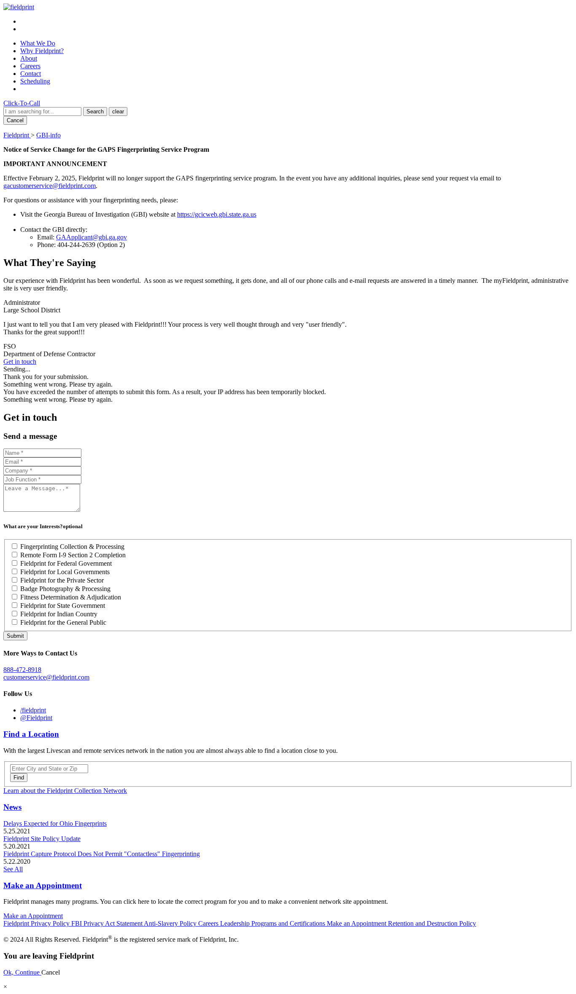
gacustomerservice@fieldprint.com (49, 185)
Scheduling (35, 81)
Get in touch (19, 361)
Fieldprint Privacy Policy (37, 923)
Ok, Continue (22, 972)
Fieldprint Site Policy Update (42, 838)
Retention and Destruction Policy (432, 923)
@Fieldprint (36, 717)
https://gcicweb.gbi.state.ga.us (216, 214)
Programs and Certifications (289, 923)
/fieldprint (33, 710)
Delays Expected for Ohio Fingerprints (55, 823)
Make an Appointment (42, 885)
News (12, 807)
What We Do (37, 43)
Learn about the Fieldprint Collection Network (65, 790)
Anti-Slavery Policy (171, 923)
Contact (30, 73)
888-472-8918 (22, 669)
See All (13, 869)
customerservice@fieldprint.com (46, 677)
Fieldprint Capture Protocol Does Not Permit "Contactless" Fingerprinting (101, 853)
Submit (15, 636)
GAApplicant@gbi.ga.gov (91, 237)
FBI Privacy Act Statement (107, 923)
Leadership (235, 923)
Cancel (15, 120)
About (28, 58)
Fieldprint (17, 135)
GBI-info (48, 135)
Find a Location (31, 734)
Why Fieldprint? (42, 50)
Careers (30, 66)
